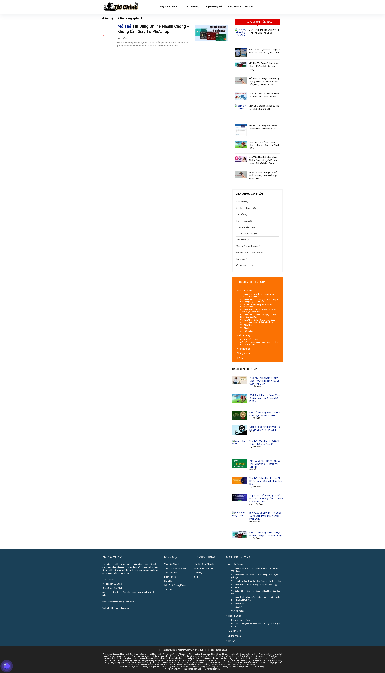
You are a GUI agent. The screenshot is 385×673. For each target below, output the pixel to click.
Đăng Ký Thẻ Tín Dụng (249, 339)
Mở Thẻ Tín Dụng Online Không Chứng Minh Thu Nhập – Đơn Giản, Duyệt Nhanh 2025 (264, 81)
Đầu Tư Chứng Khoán (246, 246)
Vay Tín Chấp (245, 328)
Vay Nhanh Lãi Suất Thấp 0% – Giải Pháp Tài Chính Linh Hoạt (256, 581)
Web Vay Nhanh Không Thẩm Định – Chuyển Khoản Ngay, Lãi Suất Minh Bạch (264, 381)
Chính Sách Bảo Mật (112, 588)
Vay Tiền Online (168, 6)
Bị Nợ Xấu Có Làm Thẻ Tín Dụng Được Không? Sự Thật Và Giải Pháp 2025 (265, 516)
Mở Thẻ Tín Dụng (246, 227)
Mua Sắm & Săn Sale (203, 568)
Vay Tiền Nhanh (243, 208)
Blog (196, 577)
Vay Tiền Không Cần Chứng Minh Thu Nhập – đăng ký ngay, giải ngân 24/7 (259, 300)
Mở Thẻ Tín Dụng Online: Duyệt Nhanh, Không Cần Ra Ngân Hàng (264, 66)
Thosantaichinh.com (120, 608)
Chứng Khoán (233, 6)
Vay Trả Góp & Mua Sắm (248, 252)
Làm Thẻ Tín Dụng (247, 233)
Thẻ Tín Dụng (191, 6)
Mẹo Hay (198, 572)
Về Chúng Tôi (108, 579)
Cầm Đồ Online (246, 331)
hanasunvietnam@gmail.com (121, 602)
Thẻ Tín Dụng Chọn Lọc (205, 564)
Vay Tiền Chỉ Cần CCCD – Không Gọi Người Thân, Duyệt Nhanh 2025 (258, 311)
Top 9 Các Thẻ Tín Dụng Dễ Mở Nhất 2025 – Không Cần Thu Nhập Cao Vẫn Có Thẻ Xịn (266, 498)
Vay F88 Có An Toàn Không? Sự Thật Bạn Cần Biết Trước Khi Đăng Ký (264, 464)
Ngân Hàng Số (214, 6)
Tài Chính (240, 201)
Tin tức (239, 259)
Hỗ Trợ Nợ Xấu (243, 265)
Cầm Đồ (240, 214)
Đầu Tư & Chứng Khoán (175, 585)
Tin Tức (249, 6)
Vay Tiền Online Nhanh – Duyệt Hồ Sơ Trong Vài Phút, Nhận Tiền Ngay (258, 295)
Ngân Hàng (241, 239)
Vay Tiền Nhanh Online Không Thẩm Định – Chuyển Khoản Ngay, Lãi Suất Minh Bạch (263, 160)
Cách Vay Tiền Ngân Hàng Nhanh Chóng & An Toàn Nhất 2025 (264, 145)
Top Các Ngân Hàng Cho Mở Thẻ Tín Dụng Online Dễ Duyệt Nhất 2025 (263, 175)
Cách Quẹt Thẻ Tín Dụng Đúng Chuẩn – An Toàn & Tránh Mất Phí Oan (264, 398)
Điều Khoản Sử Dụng (112, 584)
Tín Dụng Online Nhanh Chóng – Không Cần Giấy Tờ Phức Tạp (153, 29)
